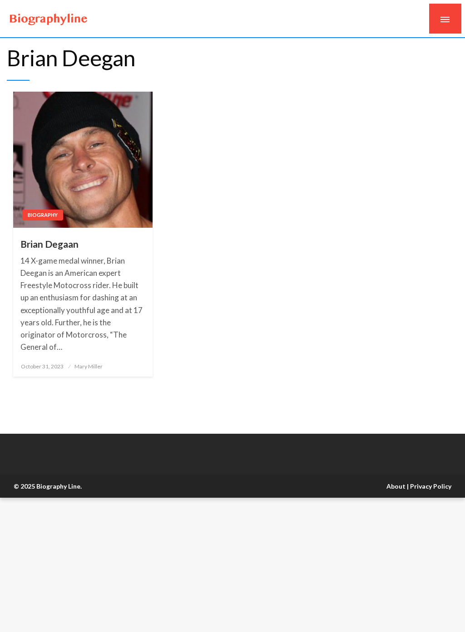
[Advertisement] (232, 564)
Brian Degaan (49, 244)
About (396, 486)
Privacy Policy (430, 486)
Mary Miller (88, 366)
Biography (43, 215)
